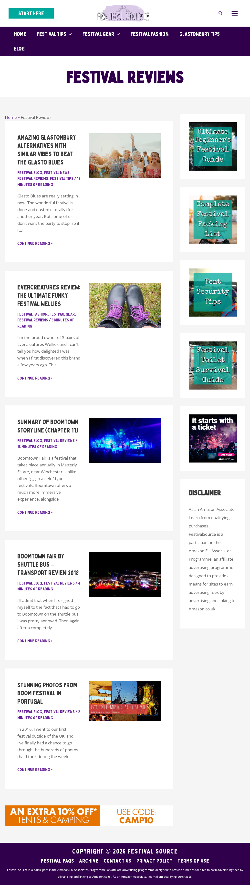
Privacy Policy (154, 860)
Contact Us (117, 860)
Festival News (57, 172)
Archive (89, 860)
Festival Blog (29, 172)
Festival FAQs (57, 860)
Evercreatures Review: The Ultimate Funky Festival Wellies (48, 295)
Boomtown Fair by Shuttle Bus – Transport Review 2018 (48, 564)
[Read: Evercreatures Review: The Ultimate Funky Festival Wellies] (124, 305)
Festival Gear (62, 314)
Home (11, 117)
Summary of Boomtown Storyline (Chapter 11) (47, 426)
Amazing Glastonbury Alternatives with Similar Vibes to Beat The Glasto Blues (46, 149)
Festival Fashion (32, 314)
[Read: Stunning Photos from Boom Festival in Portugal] (124, 700)
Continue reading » (34, 243)
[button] (31, 13)
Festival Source (153, 851)
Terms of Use (193, 860)
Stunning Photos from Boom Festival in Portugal (47, 693)
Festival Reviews (32, 178)
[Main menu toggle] (235, 13)
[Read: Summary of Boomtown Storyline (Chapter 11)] (124, 440)
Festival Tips (61, 178)
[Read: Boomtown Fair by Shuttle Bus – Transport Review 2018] (124, 574)
